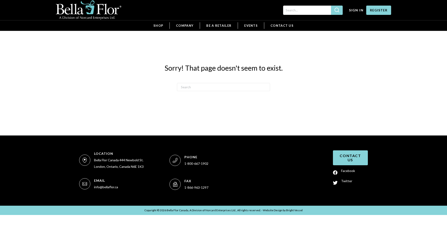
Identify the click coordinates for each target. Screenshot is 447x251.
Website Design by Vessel (283, 210)
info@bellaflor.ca (106, 187)
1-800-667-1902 (196, 163)
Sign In (356, 10)
